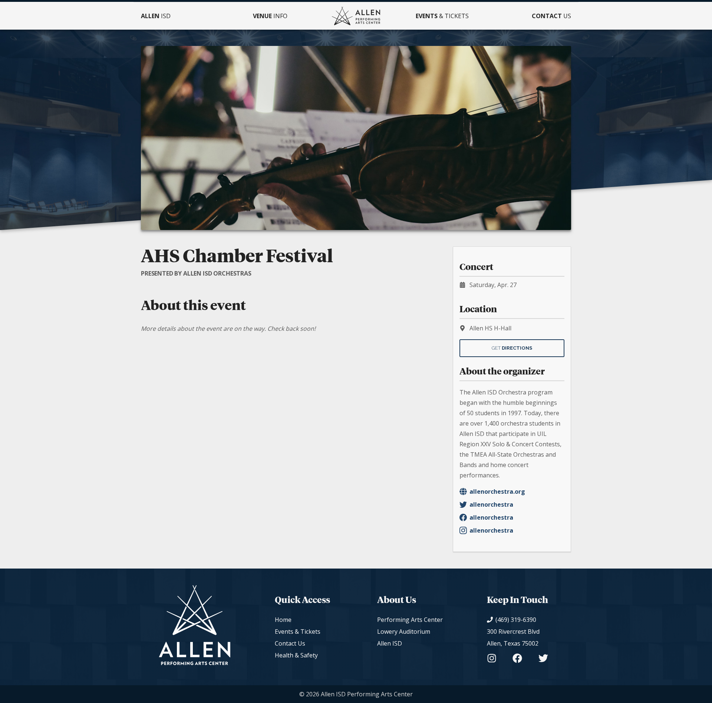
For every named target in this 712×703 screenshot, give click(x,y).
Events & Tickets (297, 631)
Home (283, 620)
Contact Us (290, 643)
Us (551, 16)
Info (270, 16)
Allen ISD (389, 643)
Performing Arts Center (410, 620)
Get (512, 348)
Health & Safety (296, 655)
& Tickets (442, 16)
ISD (156, 16)
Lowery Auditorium (403, 631)
